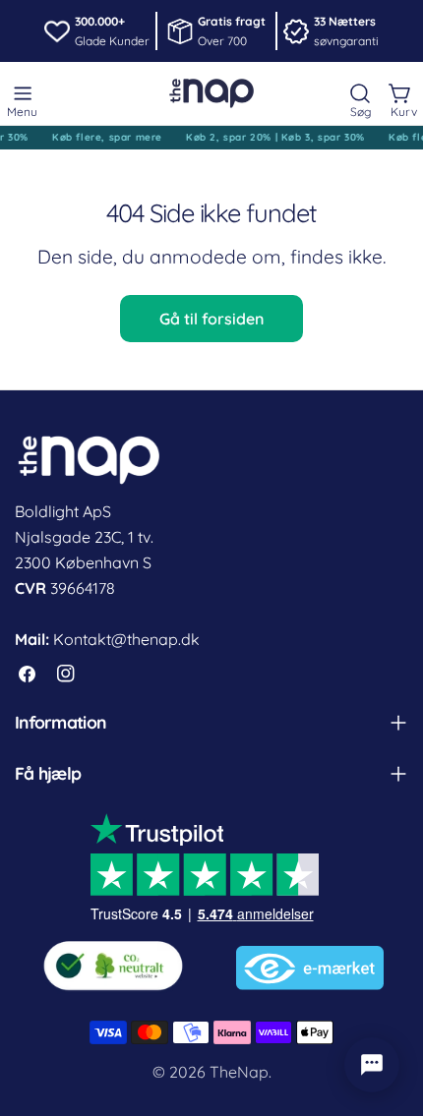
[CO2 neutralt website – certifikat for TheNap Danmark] (113, 962)
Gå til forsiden (211, 318)
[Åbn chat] (371, 1064)
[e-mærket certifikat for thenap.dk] (310, 962)
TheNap (239, 1072)
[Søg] (360, 93)
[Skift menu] (22, 93)
